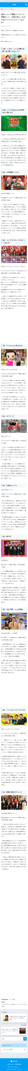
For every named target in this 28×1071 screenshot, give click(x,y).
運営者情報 (18, 1064)
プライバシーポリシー (14, 1067)
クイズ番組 (11, 1004)
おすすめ (4, 1004)
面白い (4, 1006)
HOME (15, 1061)
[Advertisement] (14, 325)
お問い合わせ (10, 1064)
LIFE (14, 5)
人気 (24, 1004)
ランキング (19, 1004)
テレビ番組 (12, 999)
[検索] (25, 1039)
